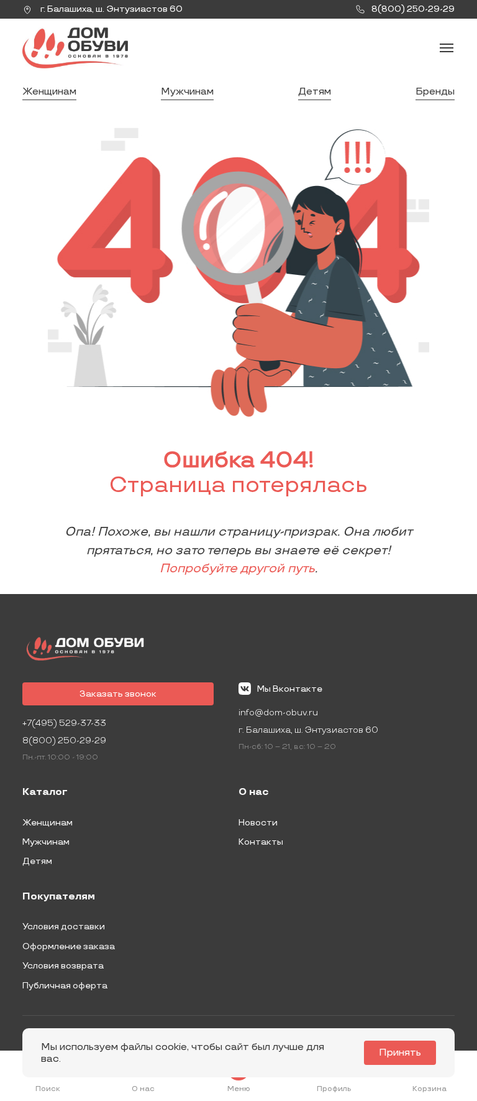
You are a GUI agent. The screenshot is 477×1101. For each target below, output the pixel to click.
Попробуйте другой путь (237, 568)
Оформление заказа (68, 946)
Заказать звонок (118, 694)
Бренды (435, 92)
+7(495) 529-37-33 (64, 723)
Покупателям (58, 897)
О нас (253, 792)
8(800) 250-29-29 (64, 740)
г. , (111, 9)
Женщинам (49, 92)
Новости (258, 822)
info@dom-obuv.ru (278, 712)
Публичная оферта (64, 985)
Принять (400, 1053)
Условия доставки (63, 926)
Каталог (45, 792)
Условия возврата (63, 965)
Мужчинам (187, 92)
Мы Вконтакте (289, 689)
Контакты (260, 842)
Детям (314, 92)
